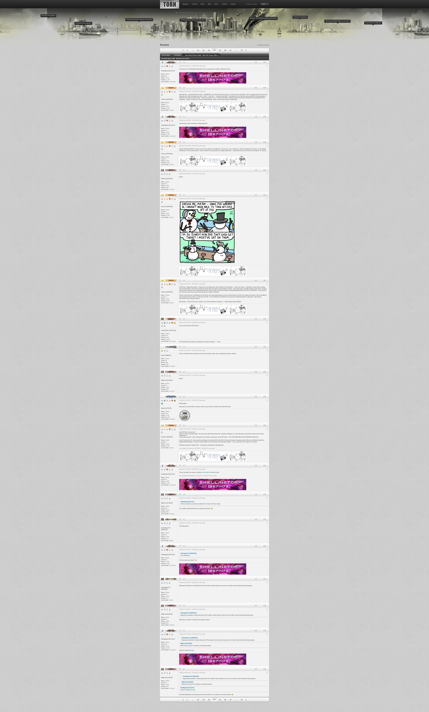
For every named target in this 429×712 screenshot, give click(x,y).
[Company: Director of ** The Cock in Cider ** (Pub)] (175, 323)
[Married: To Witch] (172, 401)
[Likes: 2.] (256, 62)
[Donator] (167, 92)
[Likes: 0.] (256, 319)
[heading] (223, 74)
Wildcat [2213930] (186, 643)
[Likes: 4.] (256, 87)
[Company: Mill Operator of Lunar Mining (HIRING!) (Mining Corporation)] (167, 523)
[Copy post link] (267, 66)
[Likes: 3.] (256, 195)
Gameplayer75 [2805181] (188, 553)
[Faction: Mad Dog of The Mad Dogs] (170, 174)
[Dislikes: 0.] (265, 62)
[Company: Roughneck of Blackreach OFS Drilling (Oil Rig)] (172, 92)
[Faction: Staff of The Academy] (172, 66)
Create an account (251, 4)
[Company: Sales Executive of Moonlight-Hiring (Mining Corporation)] (170, 66)
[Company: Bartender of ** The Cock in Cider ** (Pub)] (167, 174)
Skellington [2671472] (187, 502)
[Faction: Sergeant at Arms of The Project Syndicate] (162, 326)
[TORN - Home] (169, 4)
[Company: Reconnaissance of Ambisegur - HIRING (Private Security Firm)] (167, 351)
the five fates (205, 472)
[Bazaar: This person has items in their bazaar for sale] (162, 95)
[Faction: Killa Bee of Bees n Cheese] (175, 92)
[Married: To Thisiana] (172, 323)
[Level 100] (164, 323)
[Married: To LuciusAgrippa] (170, 92)
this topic (191, 650)
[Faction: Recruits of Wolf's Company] (170, 523)
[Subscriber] (170, 323)
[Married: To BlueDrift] (167, 66)
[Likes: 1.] (256, 116)
